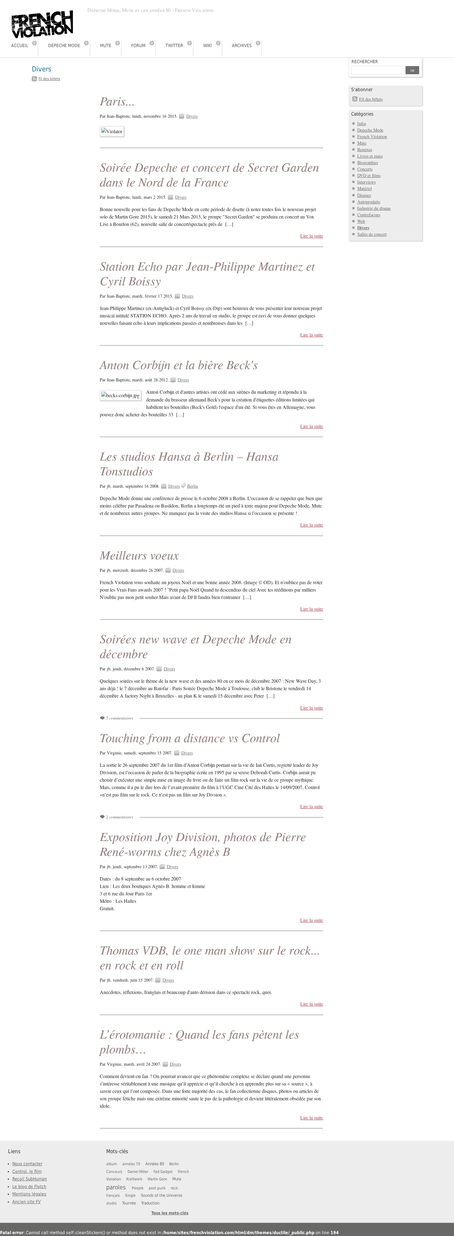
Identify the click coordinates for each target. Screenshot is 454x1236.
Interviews (366, 182)
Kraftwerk (134, 1179)
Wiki (207, 45)
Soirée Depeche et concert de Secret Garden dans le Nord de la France (209, 174)
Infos (361, 123)
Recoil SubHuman (29, 1178)
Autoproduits (368, 202)
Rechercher (364, 61)
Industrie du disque (374, 208)
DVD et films (368, 175)
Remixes (364, 149)
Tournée (129, 1203)
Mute (105, 45)
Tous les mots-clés (169, 1213)
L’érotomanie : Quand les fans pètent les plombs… (199, 1041)
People (138, 1188)
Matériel (364, 188)
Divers (192, 116)
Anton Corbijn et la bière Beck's (179, 364)
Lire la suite (311, 235)
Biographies (367, 162)
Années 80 (154, 1164)
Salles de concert (372, 234)
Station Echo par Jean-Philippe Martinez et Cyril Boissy (207, 273)
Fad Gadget (163, 1172)
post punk (157, 1188)
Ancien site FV (26, 1201)
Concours (114, 1172)
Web (361, 221)
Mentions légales (29, 1193)
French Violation (372, 136)
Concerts (364, 169)
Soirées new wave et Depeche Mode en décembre (196, 645)
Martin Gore (157, 1179)
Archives (242, 45)
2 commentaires (119, 817)
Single (130, 1195)
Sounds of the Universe (161, 1195)
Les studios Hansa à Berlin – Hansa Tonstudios (189, 463)
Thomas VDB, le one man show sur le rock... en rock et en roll (210, 957)
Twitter (174, 45)
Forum (138, 45)
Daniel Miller (138, 1172)
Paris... (117, 100)
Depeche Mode (64, 45)
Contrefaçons (368, 215)
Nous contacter (27, 1163)
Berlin (192, 486)
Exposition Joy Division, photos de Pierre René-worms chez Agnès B (203, 843)
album (111, 1164)
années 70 (131, 1164)
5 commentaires (119, 718)
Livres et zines (370, 156)
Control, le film (27, 1171)
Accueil (19, 45)
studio (111, 1203)
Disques (364, 195)
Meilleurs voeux (139, 554)
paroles (116, 1187)
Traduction (150, 1203)
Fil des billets (49, 79)
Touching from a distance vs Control (190, 737)
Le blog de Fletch (29, 1186)
